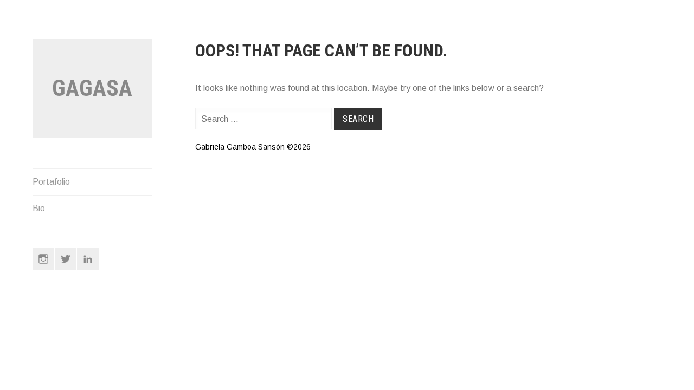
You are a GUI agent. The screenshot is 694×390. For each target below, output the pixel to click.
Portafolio (51, 181)
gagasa (92, 88)
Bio (39, 208)
